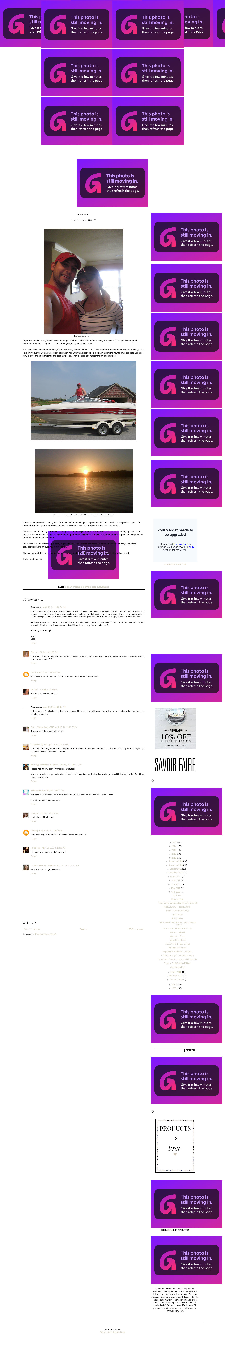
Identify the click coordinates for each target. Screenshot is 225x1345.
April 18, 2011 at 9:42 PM (52, 831)
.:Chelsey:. (36, 848)
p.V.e (33, 813)
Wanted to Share (177, 936)
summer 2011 (103, 587)
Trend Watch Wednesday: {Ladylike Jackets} (177, 959)
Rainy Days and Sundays (177, 911)
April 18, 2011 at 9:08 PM (47, 813)
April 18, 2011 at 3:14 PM (54, 707)
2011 (174, 858)
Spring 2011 (90, 587)
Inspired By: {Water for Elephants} (178, 952)
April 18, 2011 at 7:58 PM (59, 745)
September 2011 (176, 873)
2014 (174, 846)
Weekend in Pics (177, 967)
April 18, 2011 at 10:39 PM (53, 848)
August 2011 (176, 876)
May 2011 (176, 888)
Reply (33, 643)
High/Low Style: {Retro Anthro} (177, 907)
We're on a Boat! (177, 932)
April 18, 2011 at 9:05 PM (53, 790)
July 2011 (176, 880)
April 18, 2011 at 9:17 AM (46, 652)
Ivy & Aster (177, 895)
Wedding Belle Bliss (177, 948)
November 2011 (176, 865)
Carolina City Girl (39, 745)
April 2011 (176, 892)
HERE (170, 1230)
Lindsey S (35, 831)
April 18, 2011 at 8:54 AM (54, 607)
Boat (69, 587)
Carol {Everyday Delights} (43, 865)
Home (84, 929)
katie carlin (36, 790)
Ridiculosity (177, 918)
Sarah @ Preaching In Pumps (44, 765)
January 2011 (176, 979)
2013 (174, 850)
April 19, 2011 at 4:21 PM (67, 865)
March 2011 (176, 972)
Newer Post (32, 929)
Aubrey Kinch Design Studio (112, 1332)
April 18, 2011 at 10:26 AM (49, 672)
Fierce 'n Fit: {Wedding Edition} (177, 963)
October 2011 (176, 869)
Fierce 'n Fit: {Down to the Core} (177, 928)
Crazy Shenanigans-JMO (42, 727)
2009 (174, 988)
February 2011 (176, 976)
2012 (174, 854)
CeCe (33, 672)
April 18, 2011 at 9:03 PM (70, 765)
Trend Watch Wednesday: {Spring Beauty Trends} (177, 923)
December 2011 (176, 861)
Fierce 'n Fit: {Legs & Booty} (177, 944)
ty (32, 690)
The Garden (177, 915)
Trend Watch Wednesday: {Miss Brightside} (177, 903)
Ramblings (78, 587)
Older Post (135, 929)
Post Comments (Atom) (45, 934)
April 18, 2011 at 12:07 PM (45, 690)
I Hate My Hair (177, 899)
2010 (174, 984)
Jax (32, 652)
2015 (174, 842)
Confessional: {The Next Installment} (177, 955)
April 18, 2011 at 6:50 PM (66, 727)
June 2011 (176, 884)
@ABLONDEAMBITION (175, 564)
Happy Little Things (177, 940)
